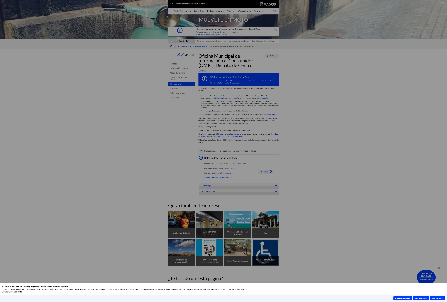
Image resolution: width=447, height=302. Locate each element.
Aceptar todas (437, 298)
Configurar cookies (402, 298)
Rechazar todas (421, 298)
